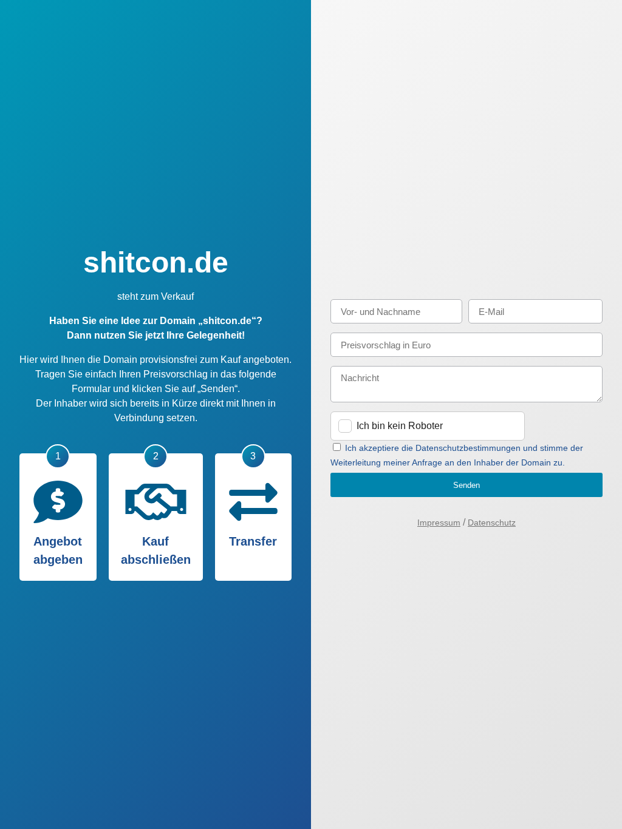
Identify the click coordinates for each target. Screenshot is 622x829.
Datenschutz (492, 522)
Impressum (438, 522)
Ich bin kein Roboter (400, 426)
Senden (466, 485)
